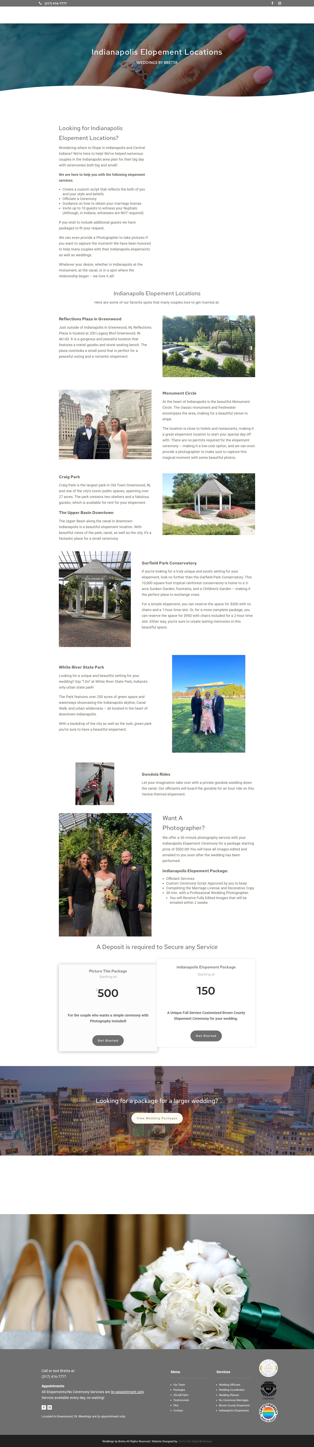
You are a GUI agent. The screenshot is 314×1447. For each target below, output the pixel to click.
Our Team (83, 15)
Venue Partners (197, 15)
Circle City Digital (189, 1441)
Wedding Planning (106, 15)
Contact (265, 15)
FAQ (175, 1405)
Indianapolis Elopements (234, 1410)
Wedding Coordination (138, 15)
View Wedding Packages (157, 1118)
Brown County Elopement (234, 1405)
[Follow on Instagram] (280, 3)
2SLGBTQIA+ (221, 15)
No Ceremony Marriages (234, 1400)
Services (250, 15)
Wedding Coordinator (232, 1389)
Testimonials (181, 1400)
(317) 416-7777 (54, 1376)
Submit (273, 1303)
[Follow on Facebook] (272, 3)
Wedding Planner (229, 1395)
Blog (237, 15)
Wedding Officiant (170, 15)
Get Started (108, 1040)
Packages (179, 1389)
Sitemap (207, 1441)
